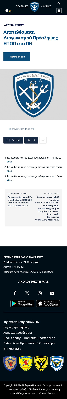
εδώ (9, 161)
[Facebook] (14, 293)
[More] (43, 140)
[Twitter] (27, 293)
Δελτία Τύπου (14, 25)
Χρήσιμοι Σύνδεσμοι (17, 332)
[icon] (59, 10)
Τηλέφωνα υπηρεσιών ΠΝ (21, 322)
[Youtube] (52, 293)
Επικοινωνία (12, 348)
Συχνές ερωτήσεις (16, 327)
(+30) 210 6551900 (41, 271)
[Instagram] (39, 293)
